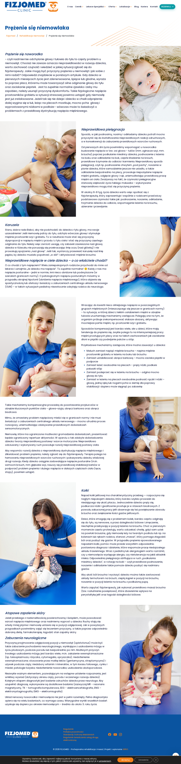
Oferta (111, 6)
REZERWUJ (166, 6)
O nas (70, 6)
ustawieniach (105, 761)
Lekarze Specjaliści (95, 6)
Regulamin (68, 729)
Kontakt (154, 6)
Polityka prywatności (73, 732)
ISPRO (125, 749)
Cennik (78, 6)
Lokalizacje (124, 6)
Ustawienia (143, 760)
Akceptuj (125, 760)
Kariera (144, 6)
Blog (136, 6)
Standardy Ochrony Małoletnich (78, 734)
